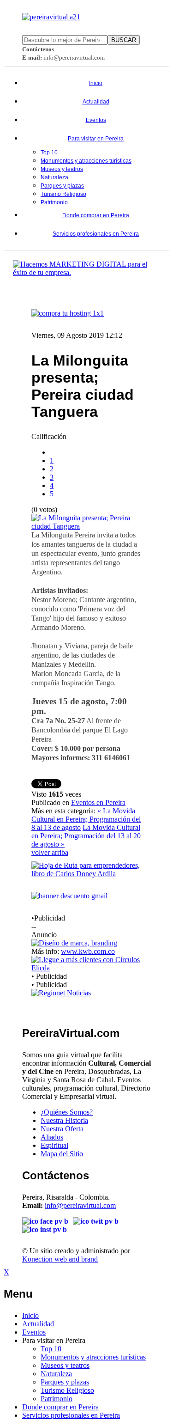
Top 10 (49, 152)
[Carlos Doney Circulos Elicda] (86, 968)
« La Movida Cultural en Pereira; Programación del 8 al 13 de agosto (86, 819)
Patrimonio (54, 202)
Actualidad (96, 101)
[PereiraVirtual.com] (51, 17)
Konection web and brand (60, 1259)
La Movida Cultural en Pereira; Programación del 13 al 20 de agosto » (86, 835)
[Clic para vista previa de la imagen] (86, 526)
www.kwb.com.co (88, 951)
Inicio (95, 83)
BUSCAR (123, 40)
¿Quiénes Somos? (67, 1112)
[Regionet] (61, 993)
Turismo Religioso (63, 194)
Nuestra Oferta (62, 1129)
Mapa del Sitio (62, 1154)
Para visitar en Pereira (96, 138)
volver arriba (49, 852)
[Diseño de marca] (74, 943)
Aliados (52, 1137)
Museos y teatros (62, 169)
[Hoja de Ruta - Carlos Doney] (86, 874)
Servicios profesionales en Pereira (96, 234)
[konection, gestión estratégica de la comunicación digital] (86, 272)
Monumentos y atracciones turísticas (86, 161)
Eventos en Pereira (98, 802)
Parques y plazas (62, 186)
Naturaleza (54, 177)
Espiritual (54, 1145)
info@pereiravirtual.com (80, 1205)
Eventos (96, 120)
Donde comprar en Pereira (95, 215)
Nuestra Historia (64, 1120)
